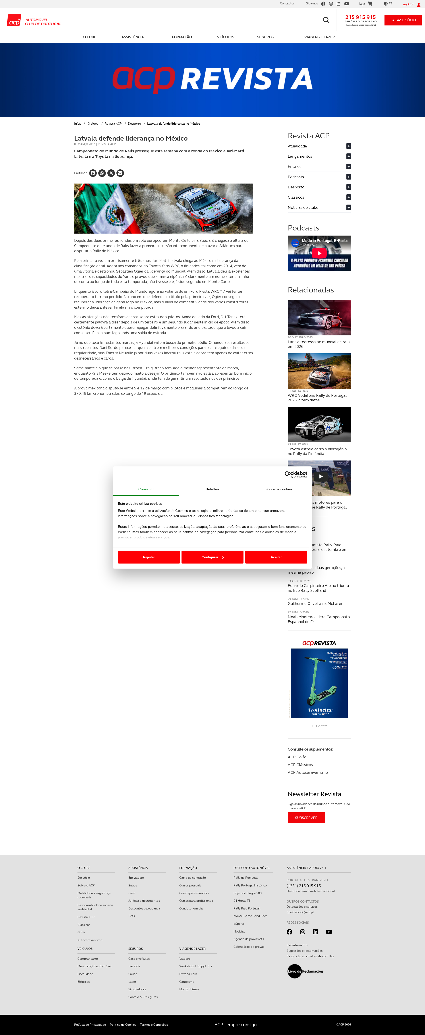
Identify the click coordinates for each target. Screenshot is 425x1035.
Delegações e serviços (302, 907)
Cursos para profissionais (196, 901)
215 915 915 (360, 17)
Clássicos (319, 197)
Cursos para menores (194, 893)
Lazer (132, 982)
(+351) (304, 885)
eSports (239, 924)
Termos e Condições (154, 1025)
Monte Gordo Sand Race (251, 916)
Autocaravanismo (89, 940)
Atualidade (319, 146)
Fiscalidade (85, 974)
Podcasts (319, 176)
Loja (362, 4)
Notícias (239, 931)
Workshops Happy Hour (195, 966)
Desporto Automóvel (252, 868)
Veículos (85, 949)
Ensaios (319, 166)
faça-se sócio (403, 20)
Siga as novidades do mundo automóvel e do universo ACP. (319, 806)
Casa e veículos (139, 959)
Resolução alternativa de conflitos (310, 956)
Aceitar (276, 557)
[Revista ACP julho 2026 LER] (319, 679)
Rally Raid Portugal (247, 908)
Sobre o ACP (86, 885)
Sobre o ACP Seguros (143, 997)
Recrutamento (297, 945)
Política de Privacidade (90, 1025)
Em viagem (136, 878)
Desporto (134, 124)
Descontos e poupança (144, 908)
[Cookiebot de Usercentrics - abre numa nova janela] (288, 474)
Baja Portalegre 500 (248, 893)
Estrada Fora (188, 974)
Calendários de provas (249, 947)
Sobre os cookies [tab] (279, 489)
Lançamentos (319, 156)
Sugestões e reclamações (305, 951)
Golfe (81, 932)
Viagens (184, 959)
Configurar (210, 557)
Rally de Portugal (246, 878)
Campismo (186, 982)
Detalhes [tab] (212, 489)
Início (77, 124)
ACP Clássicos (300, 764)
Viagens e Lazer (192, 949)
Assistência (138, 868)
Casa (131, 893)
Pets (131, 916)
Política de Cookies (123, 1025)
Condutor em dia (191, 908)
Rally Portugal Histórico (250, 885)
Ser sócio (83, 878)
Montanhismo (189, 989)
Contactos (287, 3)
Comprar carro (87, 959)
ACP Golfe (297, 756)
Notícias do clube (319, 207)
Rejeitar (149, 557)
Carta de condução (192, 878)
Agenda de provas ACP (249, 939)
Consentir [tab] (146, 489)
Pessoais (134, 966)
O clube (93, 124)
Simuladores (137, 989)
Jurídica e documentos (144, 901)
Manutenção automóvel (94, 966)
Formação (188, 868)
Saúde (132, 885)
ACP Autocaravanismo (308, 772)
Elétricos (83, 982)
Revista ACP (113, 124)
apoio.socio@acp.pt (300, 912)
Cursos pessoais (190, 885)
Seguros (135, 949)
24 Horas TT (242, 901)
